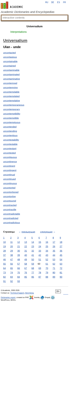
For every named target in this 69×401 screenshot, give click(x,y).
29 (11, 250)
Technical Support (17, 293)
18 (61, 242)
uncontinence (10, 161)
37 (4, 255)
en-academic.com (12, 5)
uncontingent (9, 170)
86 (32, 277)
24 (40, 246)
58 (25, 264)
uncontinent (9, 166)
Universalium (34, 26)
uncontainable (10, 61)
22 (25, 246)
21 (18, 246)
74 (11, 272)
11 (11, 242)
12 (18, 242)
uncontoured (9, 200)
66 (18, 268)
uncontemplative (11, 100)
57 (18, 264)
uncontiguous (10, 157)
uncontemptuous (11, 122)
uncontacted (9, 52)
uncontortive (9, 196)
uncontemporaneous (13, 105)
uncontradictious (11, 222)
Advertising (29, 293)
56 (11, 264)
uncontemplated (11, 96)
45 (61, 255)
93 (18, 281)
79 (47, 272)
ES (58, 2)
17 (54, 242)
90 (61, 277)
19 (4, 246)
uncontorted (9, 187)
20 (11, 246)
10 (4, 242)
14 (32, 242)
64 (4, 268)
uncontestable (10, 144)
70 (47, 268)
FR (64, 2)
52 (47, 259)
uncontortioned (10, 192)
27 (61, 246)
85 (25, 277)
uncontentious (10, 135)
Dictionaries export (8, 297)
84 (18, 277)
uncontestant (9, 148)
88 (47, 277)
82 (4, 277)
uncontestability (11, 139)
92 (11, 281)
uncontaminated (11, 74)
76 (25, 272)
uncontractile (9, 209)
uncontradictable (11, 214)
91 (4, 281)
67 (25, 268)
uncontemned (10, 83)
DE (52, 2)
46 (4, 259)
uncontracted (10, 205)
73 (4, 272)
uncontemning (10, 87)
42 (40, 255)
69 (40, 268)
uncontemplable (11, 92)
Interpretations (18, 31)
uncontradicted (10, 218)
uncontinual (9, 174)
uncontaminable (11, 70)
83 (11, 277)
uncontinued (9, 179)
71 (54, 268)
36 (61, 250)
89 (54, 277)
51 (40, 259)
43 (47, 255)
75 (18, 272)
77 (32, 272)
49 (25, 259)
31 (25, 250)
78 (40, 272)
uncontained (9, 65)
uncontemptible (11, 118)
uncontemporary (11, 109)
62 (54, 264)
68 (32, 268)
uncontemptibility (11, 113)
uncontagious (10, 57)
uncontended (10, 126)
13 (25, 242)
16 (47, 242)
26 (54, 246)
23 (32, 246)
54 (61, 259)
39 (18, 255)
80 (54, 272)
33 (40, 250)
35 (54, 250)
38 (11, 255)
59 (32, 264)
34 (47, 250)
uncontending (10, 131)
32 (32, 250)
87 (40, 277)
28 (4, 250)
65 (11, 268)
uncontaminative (11, 78)
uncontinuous (10, 183)
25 (47, 246)
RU (46, 2)
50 (32, 259)
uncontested (9, 153)
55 (4, 264)
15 (40, 242)
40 (25, 255)
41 (32, 255)
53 (54, 259)
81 (61, 272)
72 (61, 268)
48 (18, 259)
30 (18, 250)
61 (47, 264)
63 (61, 264)
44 (54, 255)
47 (11, 259)
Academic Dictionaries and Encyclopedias (27, 12)
